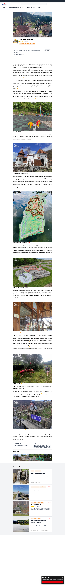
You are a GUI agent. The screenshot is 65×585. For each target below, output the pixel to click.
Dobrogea (33, 7)
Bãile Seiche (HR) (23, 43)
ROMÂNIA (22, 7)
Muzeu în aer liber (31, 43)
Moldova (40, 7)
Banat (28, 7)
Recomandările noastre (13, 7)
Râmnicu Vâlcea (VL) (40, 502)
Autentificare (60, 4)
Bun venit (4, 7)
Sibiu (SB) (39, 518)
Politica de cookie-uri (60, 579)
